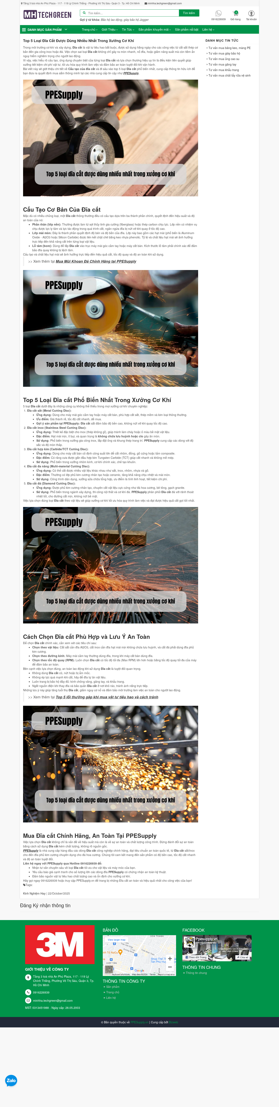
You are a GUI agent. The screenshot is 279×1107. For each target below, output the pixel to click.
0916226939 (41, 992)
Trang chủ (112, 992)
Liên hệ (111, 998)
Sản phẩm (112, 987)
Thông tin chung (196, 973)
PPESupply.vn (139, 1022)
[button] (251, 15)
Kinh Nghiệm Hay (34, 893)
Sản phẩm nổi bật (186, 29)
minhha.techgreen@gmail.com (53, 1000)
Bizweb (173, 1022)
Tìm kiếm (189, 13)
